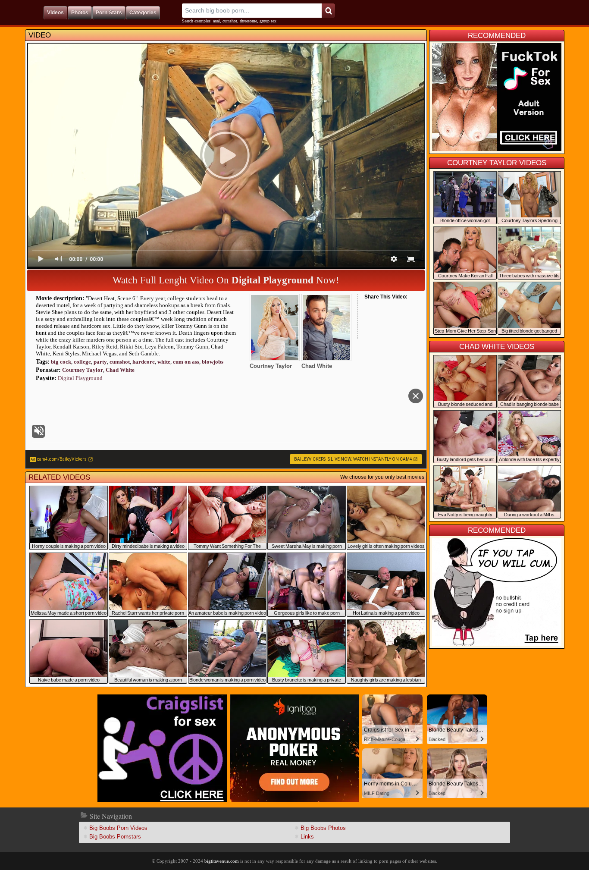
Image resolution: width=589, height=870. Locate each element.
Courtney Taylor (82, 370)
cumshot (229, 21)
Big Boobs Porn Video (118, 828)
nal (216, 21)
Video (39, 35)
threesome (248, 21)
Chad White (120, 370)
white (163, 361)
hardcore (143, 361)
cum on (186, 361)
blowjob (212, 361)
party (100, 361)
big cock (61, 361)
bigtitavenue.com (221, 861)
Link (307, 836)
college (82, 361)
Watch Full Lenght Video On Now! (226, 280)
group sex (268, 21)
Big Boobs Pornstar (115, 836)
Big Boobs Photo (323, 828)
